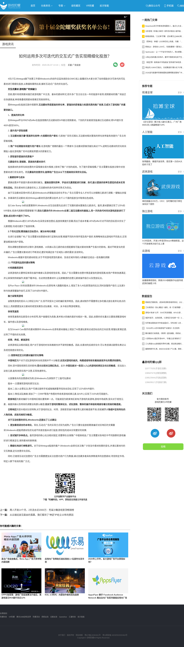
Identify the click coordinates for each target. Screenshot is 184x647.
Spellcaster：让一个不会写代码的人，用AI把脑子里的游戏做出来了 (164, 52)
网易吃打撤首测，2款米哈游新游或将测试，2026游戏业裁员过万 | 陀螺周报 (164, 302)
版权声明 (70, 635)
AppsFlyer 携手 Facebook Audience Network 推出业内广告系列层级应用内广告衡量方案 (107, 598)
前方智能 (104, 5)
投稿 (163, 446)
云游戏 (81, 14)
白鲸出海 (53, 617)
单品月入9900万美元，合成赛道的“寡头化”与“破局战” (164, 68)
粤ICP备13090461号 (93, 635)
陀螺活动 (36, 617)
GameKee (63, 617)
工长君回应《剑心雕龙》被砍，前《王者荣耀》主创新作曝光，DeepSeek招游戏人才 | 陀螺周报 (164, 308)
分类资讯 (46, 5)
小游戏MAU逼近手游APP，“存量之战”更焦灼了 (163, 339)
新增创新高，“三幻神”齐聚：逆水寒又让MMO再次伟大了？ (164, 36)
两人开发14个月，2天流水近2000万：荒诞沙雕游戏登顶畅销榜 (37, 510)
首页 (33, 5)
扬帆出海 (45, 617)
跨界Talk (34, 21)
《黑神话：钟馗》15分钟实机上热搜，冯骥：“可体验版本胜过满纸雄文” (164, 42)
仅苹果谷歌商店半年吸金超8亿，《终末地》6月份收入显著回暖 (164, 323)
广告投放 (76, 65)
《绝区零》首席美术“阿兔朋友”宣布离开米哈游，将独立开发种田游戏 (164, 62)
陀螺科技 (3, 617)
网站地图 (79, 635)
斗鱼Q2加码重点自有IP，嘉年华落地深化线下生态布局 (164, 57)
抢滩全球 (34, 14)
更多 (180, 92)
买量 (70, 65)
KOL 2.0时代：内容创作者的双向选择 (62, 595)
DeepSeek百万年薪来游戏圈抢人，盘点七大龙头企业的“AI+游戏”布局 (164, 26)
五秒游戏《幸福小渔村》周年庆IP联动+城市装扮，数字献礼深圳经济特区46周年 (164, 31)
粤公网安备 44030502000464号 (114, 635)
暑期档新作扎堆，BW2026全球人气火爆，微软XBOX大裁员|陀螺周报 (164, 349)
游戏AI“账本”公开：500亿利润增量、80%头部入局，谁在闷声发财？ (164, 313)
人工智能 (46, 14)
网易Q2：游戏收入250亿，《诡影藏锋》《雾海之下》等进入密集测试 (164, 47)
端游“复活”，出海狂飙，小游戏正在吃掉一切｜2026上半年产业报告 (164, 318)
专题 (61, 5)
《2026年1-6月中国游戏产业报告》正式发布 (162, 328)
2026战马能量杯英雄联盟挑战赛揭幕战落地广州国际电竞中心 (164, 73)
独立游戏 (70, 14)
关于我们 (61, 635)
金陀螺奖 (75, 5)
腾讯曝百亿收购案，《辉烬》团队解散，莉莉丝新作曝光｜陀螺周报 (164, 333)
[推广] (65, 40)
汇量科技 (72, 617)
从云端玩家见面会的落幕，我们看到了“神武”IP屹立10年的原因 (36, 515)
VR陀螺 (90, 5)
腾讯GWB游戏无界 (24, 617)
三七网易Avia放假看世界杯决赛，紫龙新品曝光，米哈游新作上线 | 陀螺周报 (164, 344)
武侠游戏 (58, 14)
